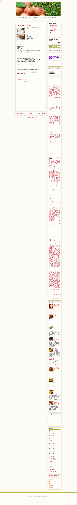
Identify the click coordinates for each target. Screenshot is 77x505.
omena (59, 196)
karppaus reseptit (53, 132)
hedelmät (50, 97)
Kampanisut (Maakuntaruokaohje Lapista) (57, 305)
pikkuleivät (57, 229)
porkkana (54, 232)
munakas (50, 189)
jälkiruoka (56, 117)
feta (58, 91)
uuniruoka (57, 288)
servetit (54, 257)
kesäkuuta (52, 469)
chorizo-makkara (57, 88)
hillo (55, 100)
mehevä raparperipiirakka (54, 184)
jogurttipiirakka (52, 108)
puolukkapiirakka (54, 241)
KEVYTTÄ (52, 142)
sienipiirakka (51, 259)
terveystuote (51, 278)
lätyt (50, 165)
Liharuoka (51, 162)
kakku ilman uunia (56, 122)
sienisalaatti (57, 259)
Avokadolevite (51, 85)
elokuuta (52, 466)
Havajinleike (51, 96)
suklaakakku (57, 264)
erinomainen (52, 90)
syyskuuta (52, 464)
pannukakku (56, 211)
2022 (51, 435)
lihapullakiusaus (51, 161)
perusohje (57, 223)
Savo (55, 256)
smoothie (50, 262)
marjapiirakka (57, 177)
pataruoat (52, 216)
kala (56, 123)
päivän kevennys (51, 243)
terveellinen (51, 275)
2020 (51, 436)
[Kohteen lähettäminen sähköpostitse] (31, 72)
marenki (50, 175)
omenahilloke (56, 202)
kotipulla (50, 147)
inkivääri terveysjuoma (53, 103)
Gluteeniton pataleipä (52, 93)
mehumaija (50, 185)
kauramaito (51, 137)
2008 (51, 456)
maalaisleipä (54, 165)
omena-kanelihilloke (52, 199)
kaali (50, 118)
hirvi (58, 100)
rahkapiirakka (56, 245)
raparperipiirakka (52, 248)
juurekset (50, 116)
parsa (50, 215)
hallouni (57, 95)
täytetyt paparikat (54, 285)
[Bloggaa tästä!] (33, 72)
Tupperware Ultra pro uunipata (54, 282)
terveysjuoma (51, 277)
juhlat (22, 73)
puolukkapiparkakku (52, 242)
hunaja (50, 101)
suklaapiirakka (57, 265)
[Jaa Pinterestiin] (36, 72)
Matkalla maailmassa (54, 32)
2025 (51, 430)
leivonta (58, 157)
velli (58, 293)
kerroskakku (58, 140)
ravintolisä (50, 250)
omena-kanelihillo (55, 198)
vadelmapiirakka (51, 291)
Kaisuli (51, 487)
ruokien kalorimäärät (57, 252)
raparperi (51, 247)
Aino (51, 481)
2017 (51, 441)
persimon (57, 221)
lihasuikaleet (58, 162)
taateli (50, 273)
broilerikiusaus (55, 87)
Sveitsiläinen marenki (56, 270)
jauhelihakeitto (53, 107)
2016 (51, 443)
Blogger (46, 496)
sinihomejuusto (51, 261)
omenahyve (51, 203)
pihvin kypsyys (56, 225)
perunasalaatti (51, 223)
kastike (59, 132)
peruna (56, 222)
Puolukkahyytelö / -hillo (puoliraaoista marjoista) (57, 316)
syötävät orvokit (57, 271)
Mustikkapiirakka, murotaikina (52, 359)
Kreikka (59, 147)
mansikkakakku (52, 173)
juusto (56, 116)
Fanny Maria (52, 485)
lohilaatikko (51, 164)
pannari (50, 211)
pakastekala (51, 210)
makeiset (57, 170)
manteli (57, 174)
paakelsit (57, 209)
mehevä (57, 181)
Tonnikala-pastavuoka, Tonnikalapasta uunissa (57, 392)
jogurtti (58, 107)
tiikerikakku (51, 279)
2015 (51, 445)
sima (58, 260)
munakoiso (57, 189)
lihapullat (57, 161)
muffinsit (58, 188)
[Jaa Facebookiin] (35, 72)
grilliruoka (50, 95)
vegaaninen (56, 292)
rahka (50, 245)
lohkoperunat (57, 164)
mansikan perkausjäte (56, 172)
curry (51, 89)
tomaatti (50, 280)
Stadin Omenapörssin (57, 263)
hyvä (54, 101)
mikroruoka (50, 186)
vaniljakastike (57, 291)
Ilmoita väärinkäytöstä (54, 475)
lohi (56, 163)
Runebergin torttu (52, 251)
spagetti (50, 263)
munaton (50, 190)
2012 (51, 450)
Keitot (55, 138)
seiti (51, 257)
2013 (51, 448)
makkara (50, 171)
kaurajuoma (57, 136)
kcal (49, 138)
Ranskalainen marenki (53, 246)
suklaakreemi (51, 265)
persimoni (51, 222)
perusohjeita (51, 224)
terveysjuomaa (57, 277)
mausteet (57, 180)
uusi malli (53, 289)
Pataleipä (58, 215)
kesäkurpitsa (52, 141)
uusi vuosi (57, 289)
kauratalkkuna (57, 137)
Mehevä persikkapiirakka (53, 183)
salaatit (59, 253)
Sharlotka (58, 257)
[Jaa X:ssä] (34, 72)
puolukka (52, 240)
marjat (52, 178)
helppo (56, 97)
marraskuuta (52, 461)
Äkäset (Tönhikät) (56, 349)
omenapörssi (51, 206)
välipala (55, 298)
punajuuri (52, 239)
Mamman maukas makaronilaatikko (57, 403)
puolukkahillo (58, 240)
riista (57, 250)
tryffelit (59, 281)
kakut (24, 73)
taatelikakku (56, 273)
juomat (57, 115)
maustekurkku (51, 181)
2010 (51, 453)
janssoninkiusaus (51, 106)
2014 (51, 446)
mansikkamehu (51, 174)
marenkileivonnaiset (56, 175)
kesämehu (58, 141)
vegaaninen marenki (52, 293)
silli (54, 260)
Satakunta (51, 256)
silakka (50, 260)
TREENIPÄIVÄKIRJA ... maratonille (54, 30)
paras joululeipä (52, 213)
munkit (57, 190)
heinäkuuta (52, 467)
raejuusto (57, 244)
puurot (58, 242)
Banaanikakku (53, 86)
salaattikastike (57, 254)
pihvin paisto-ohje (52, 226)
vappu (50, 292)
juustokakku (51, 117)
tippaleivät (57, 279)
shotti (54, 258)
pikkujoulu (51, 229)
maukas (52, 180)
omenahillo (57, 200)
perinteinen (51, 220)
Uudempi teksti (20, 113)
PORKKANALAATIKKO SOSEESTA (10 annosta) (57, 380)
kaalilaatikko (51, 119)
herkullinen (55, 98)
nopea (50, 197)
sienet (57, 258)
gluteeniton (56, 92)
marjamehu (51, 177)
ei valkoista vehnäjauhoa (56, 89)
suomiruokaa (52, 269)
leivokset (52, 157)
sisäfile (57, 261)
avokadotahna (57, 85)
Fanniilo (51, 483)
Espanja (58, 90)
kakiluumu (51, 122)
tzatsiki (50, 283)
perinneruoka (52, 219)
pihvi (51, 225)
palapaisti (57, 210)
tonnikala (56, 280)
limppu (52, 163)
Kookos (57, 145)
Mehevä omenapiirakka (53, 182)
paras (58, 212)
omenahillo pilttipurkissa (52, 201)
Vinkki (55, 294)
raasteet (52, 244)
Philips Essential (57, 224)
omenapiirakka (52, 205)
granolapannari (51, 94)
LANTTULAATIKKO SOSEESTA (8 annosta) (57, 368)
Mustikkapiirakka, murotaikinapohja (57, 339)
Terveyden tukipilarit (56, 276)
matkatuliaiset (57, 179)
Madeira (59, 165)
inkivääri (57, 102)
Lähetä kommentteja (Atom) (32, 117)
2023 (51, 433)
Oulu (55, 208)
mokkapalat (54, 188)
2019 (51, 438)
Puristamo (52, 34)
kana (57, 126)
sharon (50, 258)
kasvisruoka (54, 135)
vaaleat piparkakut (53, 290)
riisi (54, 250)
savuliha (58, 256)
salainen (52, 255)
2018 (51, 440)
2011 (51, 451)
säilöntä (50, 272)
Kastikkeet (51, 134)
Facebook (54, 91)
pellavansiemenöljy (52, 217)
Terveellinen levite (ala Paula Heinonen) (57, 326)
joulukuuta (52, 459)
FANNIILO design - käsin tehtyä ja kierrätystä (54, 26)
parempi (57, 214)
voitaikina (50, 298)
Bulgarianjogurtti (51, 88)
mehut (55, 185)
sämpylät (57, 272)
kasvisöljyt (51, 136)
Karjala (50, 131)
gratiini (57, 94)
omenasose (57, 206)
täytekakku (56, 283)
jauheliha (58, 106)
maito (58, 167)
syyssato (50, 271)
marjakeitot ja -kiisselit (55, 176)
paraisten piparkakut (52, 212)
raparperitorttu (51, 249)
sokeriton (56, 262)
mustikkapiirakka (52, 192)
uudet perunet (56, 286)
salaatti (52, 254)
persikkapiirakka (51, 221)
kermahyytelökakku (52, 140)
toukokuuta (52, 471)
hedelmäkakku (57, 96)
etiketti (50, 91)
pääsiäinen (58, 243)
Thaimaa (57, 278)
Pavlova (58, 216)
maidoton (52, 166)
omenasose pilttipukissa (53, 207)
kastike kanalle (54, 133)
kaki (57, 121)
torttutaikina (51, 281)
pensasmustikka (51, 218)
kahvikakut (51, 121)
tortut (56, 281)
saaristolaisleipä (53, 253)
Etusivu (30, 113)
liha (57, 160)
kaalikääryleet (56, 118)
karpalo (54, 131)
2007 (51, 458)
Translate (58, 50)
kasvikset (58, 134)
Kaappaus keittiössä (56, 120)
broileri (58, 86)
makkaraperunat (56, 171)
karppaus (58, 131)
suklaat (52, 266)
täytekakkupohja (52, 284)
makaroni (51, 168)
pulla (59, 238)
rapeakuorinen (57, 249)
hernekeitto (51, 100)
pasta (54, 215)
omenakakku (56, 204)
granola (58, 93)
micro (58, 185)
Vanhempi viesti (41, 113)
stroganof (51, 264)
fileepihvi (50, 92)
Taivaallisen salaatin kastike (54, 274)
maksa (50, 172)
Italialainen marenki (53, 105)
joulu (59, 108)
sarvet (58, 255)
